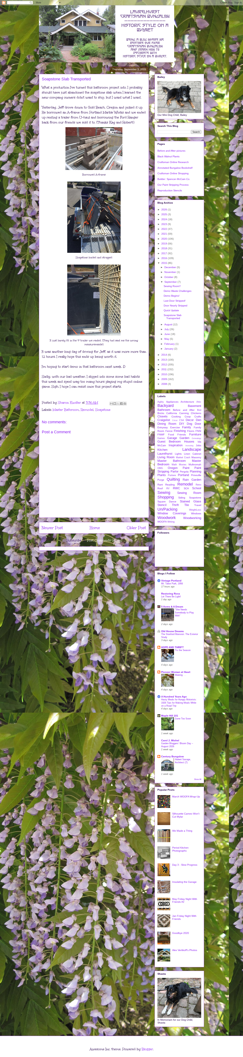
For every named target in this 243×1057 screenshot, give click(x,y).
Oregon (173, 468)
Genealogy (196, 438)
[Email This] (111, 403)
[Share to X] (118, 403)
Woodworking (192, 518)
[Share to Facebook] (121, 403)
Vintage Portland (171, 580)
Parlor (175, 471)
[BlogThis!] (115, 403)
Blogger (147, 1049)
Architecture (187, 401)
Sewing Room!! (172, 286)
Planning (195, 471)
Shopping (165, 497)
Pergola (184, 471)
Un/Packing (167, 509)
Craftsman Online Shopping (173, 173)
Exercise (175, 427)
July (167, 329)
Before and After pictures (171, 150)
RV (168, 488)
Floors (190, 431)
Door (198, 423)
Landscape (191, 449)
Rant (160, 484)
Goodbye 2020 (180, 933)
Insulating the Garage (184, 881)
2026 (164, 209)
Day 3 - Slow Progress (184, 864)
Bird (199, 410)
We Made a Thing (182, 830)
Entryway (162, 427)
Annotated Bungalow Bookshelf (174, 167)
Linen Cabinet (192, 453)
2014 (164, 354)
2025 (164, 214)
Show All (197, 779)
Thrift (175, 505)
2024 (164, 219)
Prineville (196, 475)
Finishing (180, 431)
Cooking (176, 416)
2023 (164, 224)
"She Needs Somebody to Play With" (184, 612)
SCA (186, 488)
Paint (186, 468)
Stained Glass (190, 501)
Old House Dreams (172, 631)
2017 (164, 253)
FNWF (161, 434)
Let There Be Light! (171, 596)
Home (95, 527)
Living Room (166, 457)
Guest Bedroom (169, 441)
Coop (188, 416)
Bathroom (163, 410)
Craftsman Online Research (173, 162)
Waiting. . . (180, 675)
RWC (176, 488)
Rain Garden (192, 479)
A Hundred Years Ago (174, 696)
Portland (183, 475)
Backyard (165, 405)
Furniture (195, 434)
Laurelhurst (164, 453)
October (169, 277)
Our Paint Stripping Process (173, 184)
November (170, 272)
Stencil (162, 505)
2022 (164, 229)
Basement (194, 406)
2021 (164, 233)
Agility (160, 402)
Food (171, 434)
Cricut (174, 420)
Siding (181, 497)
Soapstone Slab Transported (172, 317)
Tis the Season (183, 650)
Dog (189, 423)
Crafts (197, 416)
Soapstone (102, 410)
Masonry (196, 457)
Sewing (163, 492)
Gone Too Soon (183, 718)
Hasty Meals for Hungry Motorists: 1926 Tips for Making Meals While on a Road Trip (179, 702)
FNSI (198, 431)
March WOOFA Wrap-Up (186, 796)
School (196, 488)
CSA (181, 420)
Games (161, 438)
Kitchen (162, 449)
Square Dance (166, 501)
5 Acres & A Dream (172, 606)
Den (198, 420)
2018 (164, 248)
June (167, 334)
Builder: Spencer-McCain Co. (173, 179)
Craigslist (163, 420)
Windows (196, 513)
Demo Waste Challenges (177, 291)
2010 (164, 374)
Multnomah (195, 464)
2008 (164, 384)
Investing (189, 445)
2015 (164, 263)
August (168, 324)
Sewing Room (189, 493)
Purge (160, 479)
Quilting (173, 479)
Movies (182, 464)
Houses (189, 441)
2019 (164, 243)
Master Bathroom (66, 410)
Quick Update (171, 310)
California (171, 413)
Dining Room (166, 423)
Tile (186, 505)
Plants (161, 475)
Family (186, 427)
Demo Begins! (171, 295)
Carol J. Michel (170, 740)
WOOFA (162, 521)
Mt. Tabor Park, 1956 (172, 583)
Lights (178, 453)
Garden (184, 438)
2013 (164, 359)
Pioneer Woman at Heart (175, 672)
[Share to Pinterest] (125, 403)
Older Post (136, 527)
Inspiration (176, 445)
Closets (162, 416)
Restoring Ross (170, 593)
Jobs (198, 445)
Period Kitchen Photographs (180, 849)
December (170, 267)
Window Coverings (171, 513)
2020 (164, 238)
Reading (170, 484)
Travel (197, 505)
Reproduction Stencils (169, 190)
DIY (181, 423)
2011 (164, 369)
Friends (181, 434)
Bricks (160, 413)
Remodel (87, 410)
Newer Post (52, 527)
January (169, 348)
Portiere (172, 475)
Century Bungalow (172, 756)
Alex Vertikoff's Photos (184, 950)
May (167, 338)
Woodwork (166, 517)
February (169, 343)
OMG (160, 468)
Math (174, 464)
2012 (164, 364)
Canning (184, 413)
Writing (171, 522)
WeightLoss (195, 510)
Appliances (172, 401)
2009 (164, 379)
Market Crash (183, 457)
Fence (169, 431)
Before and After (184, 410)
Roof (160, 488)
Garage (172, 438)
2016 (164, 258)
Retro (198, 485)
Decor (190, 420)
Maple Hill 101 (169, 715)
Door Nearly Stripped (175, 305)
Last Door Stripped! (175, 300)
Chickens (196, 413)
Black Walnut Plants (168, 156)
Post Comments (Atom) (104, 540)
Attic (198, 402)
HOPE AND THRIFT (172, 647)
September (171, 281)
